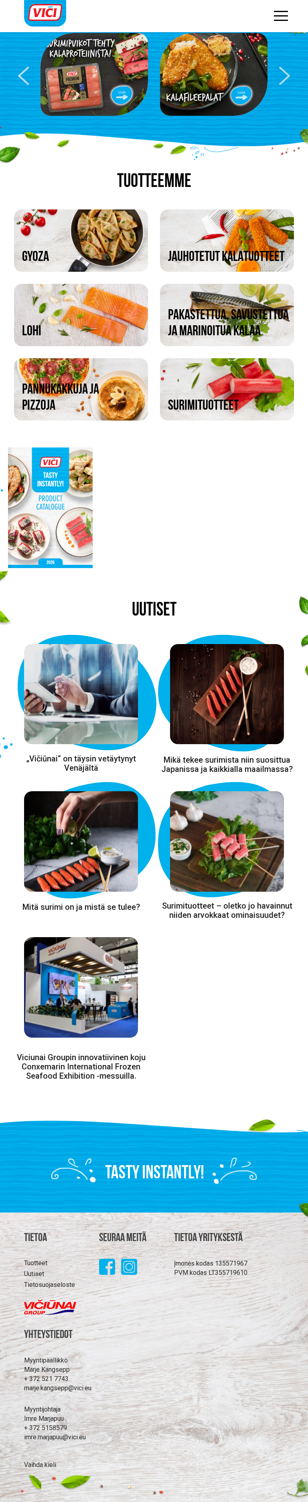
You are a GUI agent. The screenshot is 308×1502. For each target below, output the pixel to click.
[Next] (287, 76)
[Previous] (21, 76)
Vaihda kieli (40, 1465)
